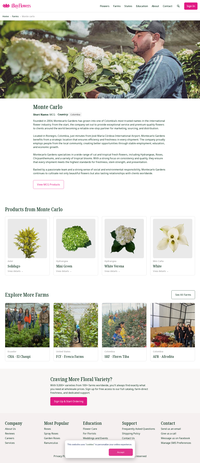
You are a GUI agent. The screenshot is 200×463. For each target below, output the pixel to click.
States (128, 6)
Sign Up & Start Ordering (68, 401)
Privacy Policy (62, 456)
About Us (10, 429)
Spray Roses (51, 433)
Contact (167, 6)
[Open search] (178, 6)
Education (142, 6)
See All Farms (183, 294)
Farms (117, 6)
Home (5, 16)
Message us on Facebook (175, 438)
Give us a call (168, 433)
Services (10, 443)
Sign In (191, 6)
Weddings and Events (95, 438)
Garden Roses (52, 438)
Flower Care (90, 429)
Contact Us (128, 438)
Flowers (104, 6)
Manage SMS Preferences (176, 443)
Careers (9, 438)
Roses (47, 429)
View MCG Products (48, 184)
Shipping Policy (131, 433)
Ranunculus (51, 443)
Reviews (10, 433)
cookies (90, 444)
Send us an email (171, 429)
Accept (120, 452)
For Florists (89, 433)
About (155, 6)
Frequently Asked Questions (138, 429)
